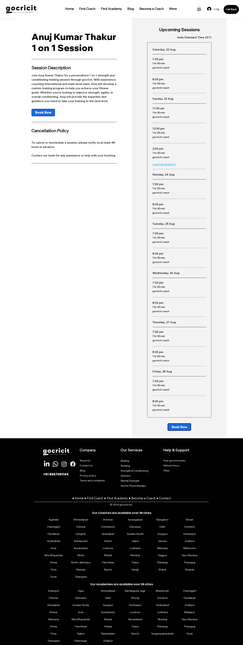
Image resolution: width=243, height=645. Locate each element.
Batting (125, 460)
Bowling (125, 465)
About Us (85, 460)
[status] (194, 37)
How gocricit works (174, 460)
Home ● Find (84, 498)
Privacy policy (88, 475)
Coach (99, 498)
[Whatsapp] (55, 464)
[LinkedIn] (46, 464)
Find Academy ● (119, 498)
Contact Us (86, 465)
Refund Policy (171, 465)
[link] (43, 112)
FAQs (166, 470)
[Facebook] (72, 464)
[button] (199, 8)
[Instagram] (64, 464)
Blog (82, 470)
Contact (165, 498)
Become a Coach (143, 498)
